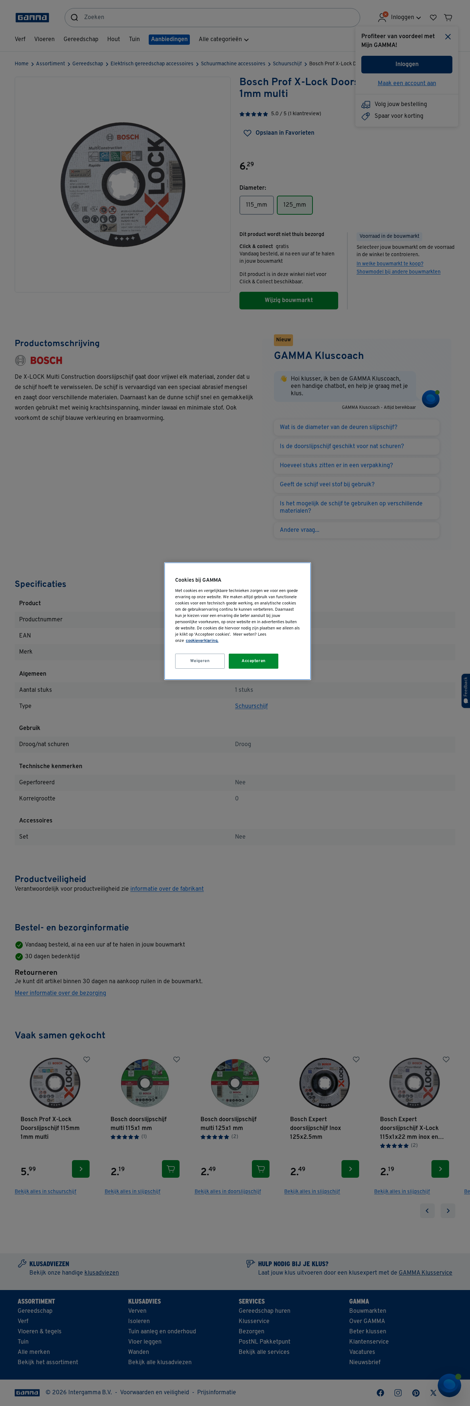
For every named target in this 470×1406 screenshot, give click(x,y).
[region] (237, 621)
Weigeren (200, 661)
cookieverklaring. (202, 641)
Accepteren (254, 661)
